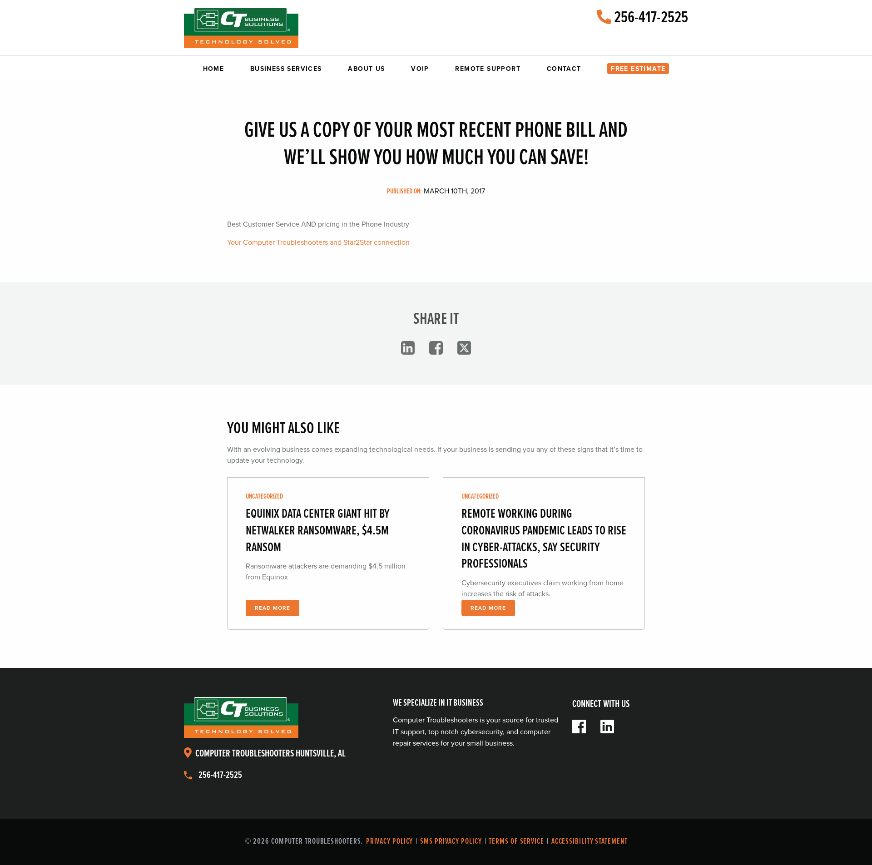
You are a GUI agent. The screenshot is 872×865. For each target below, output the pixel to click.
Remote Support (487, 69)
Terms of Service (516, 841)
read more (272, 608)
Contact (564, 69)
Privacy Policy (389, 841)
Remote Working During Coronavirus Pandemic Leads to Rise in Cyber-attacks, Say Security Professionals (543, 539)
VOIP (420, 69)
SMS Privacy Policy (450, 841)
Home (213, 69)
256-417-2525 (649, 18)
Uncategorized (264, 496)
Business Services (286, 69)
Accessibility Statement (589, 841)
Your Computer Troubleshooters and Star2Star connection (318, 242)
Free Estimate (638, 69)
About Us (366, 69)
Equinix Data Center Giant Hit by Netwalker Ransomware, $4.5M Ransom (318, 531)
